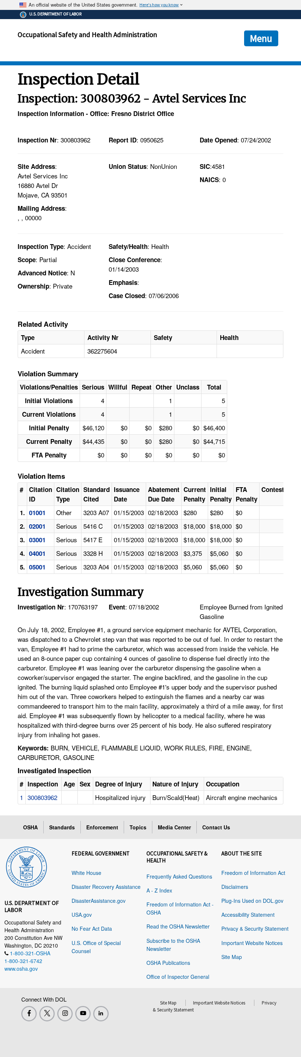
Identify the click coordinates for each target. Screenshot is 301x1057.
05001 (37, 566)
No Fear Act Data (92, 928)
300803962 (42, 797)
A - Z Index (159, 890)
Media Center (174, 827)
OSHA (30, 827)
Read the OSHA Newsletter (178, 926)
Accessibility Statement (248, 914)
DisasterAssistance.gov (99, 900)
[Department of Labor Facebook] (29, 1013)
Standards (62, 827)
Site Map (231, 956)
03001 (37, 539)
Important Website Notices (252, 942)
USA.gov (82, 914)
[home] (26, 865)
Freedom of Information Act (253, 872)
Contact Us (216, 827)
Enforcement (102, 827)
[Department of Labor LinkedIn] (101, 1013)
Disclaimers (234, 886)
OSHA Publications (168, 962)
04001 (37, 553)
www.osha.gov (21, 968)
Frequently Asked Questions (179, 876)
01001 (37, 512)
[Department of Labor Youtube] (83, 1013)
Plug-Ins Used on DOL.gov (252, 900)
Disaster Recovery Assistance (106, 886)
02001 (37, 526)
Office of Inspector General (177, 976)
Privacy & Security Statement (255, 928)
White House (86, 872)
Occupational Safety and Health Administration (87, 34)
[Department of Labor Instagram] (65, 1013)
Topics (138, 827)
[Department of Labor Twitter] (47, 1013)
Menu (261, 38)
